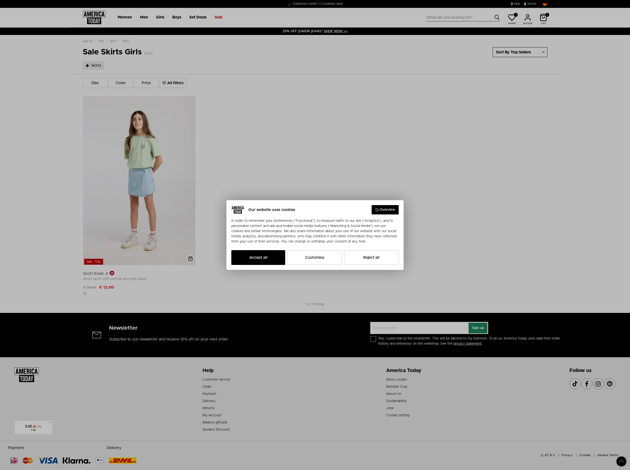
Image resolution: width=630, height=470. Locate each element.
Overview (387, 209)
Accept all (258, 257)
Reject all (371, 257)
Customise (314, 257)
